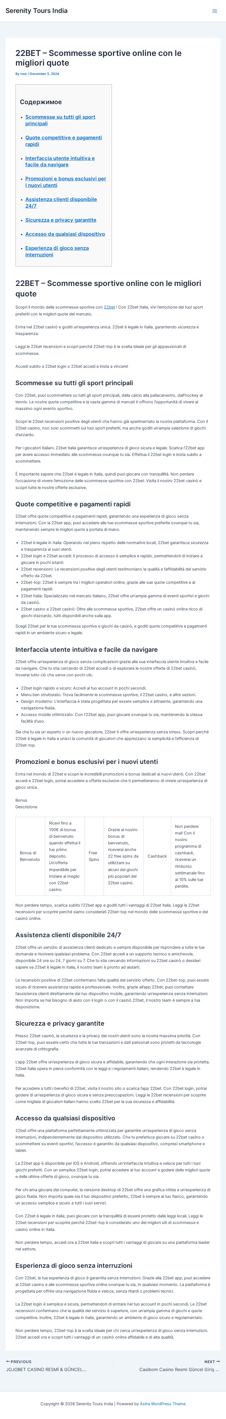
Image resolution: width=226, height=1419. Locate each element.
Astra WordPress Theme (162, 1403)
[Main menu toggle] (214, 11)
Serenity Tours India (37, 11)
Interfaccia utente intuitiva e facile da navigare (60, 161)
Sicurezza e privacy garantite (60, 220)
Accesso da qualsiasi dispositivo (65, 234)
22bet (109, 307)
